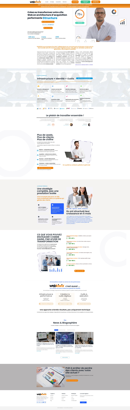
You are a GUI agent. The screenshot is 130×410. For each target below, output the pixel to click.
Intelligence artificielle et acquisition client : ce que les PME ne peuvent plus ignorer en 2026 (64, 346)
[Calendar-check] (53, 24)
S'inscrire (83, 402)
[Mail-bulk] (51, 24)
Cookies (72, 398)
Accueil (46, 1)
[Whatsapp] (47, 24)
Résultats (65, 1)
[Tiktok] (45, 24)
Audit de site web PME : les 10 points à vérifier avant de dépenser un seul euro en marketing (84, 346)
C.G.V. (72, 397)
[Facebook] (49, 24)
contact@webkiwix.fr (40, 400)
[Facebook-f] (37, 402)
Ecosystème (58, 1)
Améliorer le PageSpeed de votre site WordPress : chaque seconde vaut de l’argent (45, 344)
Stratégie (52, 1)
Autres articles (65, 357)
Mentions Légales (74, 395)
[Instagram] (43, 24)
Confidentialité (74, 400)
